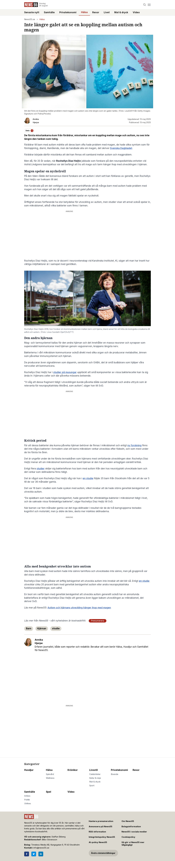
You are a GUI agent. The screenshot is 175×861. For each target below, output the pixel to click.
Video (136, 12)
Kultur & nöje (95, 778)
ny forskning (134, 445)
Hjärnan (41, 628)
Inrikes (27, 796)
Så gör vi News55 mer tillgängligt (133, 843)
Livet (107, 12)
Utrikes (27, 803)
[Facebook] (26, 854)
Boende (114, 774)
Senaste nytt (31, 12)
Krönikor (73, 770)
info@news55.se (41, 848)
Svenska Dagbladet (121, 148)
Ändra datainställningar (103, 853)
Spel (48, 791)
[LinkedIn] (40, 854)
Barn (28, 628)
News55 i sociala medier (134, 831)
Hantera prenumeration (101, 821)
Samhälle (49, 12)
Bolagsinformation (131, 826)
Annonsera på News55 (100, 826)
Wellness (50, 778)
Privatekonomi (67, 12)
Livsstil (93, 770)
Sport (91, 785)
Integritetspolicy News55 (102, 837)
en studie (88, 478)
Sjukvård (50, 774)
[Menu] (149, 4)
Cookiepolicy (128, 837)
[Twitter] (33, 854)
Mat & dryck (121, 12)
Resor (95, 12)
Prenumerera (97, 620)
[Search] (144, 4)
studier (41, 468)
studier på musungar (65, 372)
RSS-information (97, 831)
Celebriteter (94, 774)
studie (56, 628)
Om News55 (128, 821)
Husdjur (28, 770)
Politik (27, 799)
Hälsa (84, 12)
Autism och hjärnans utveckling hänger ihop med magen (79, 607)
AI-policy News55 (98, 842)
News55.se (29, 19)
